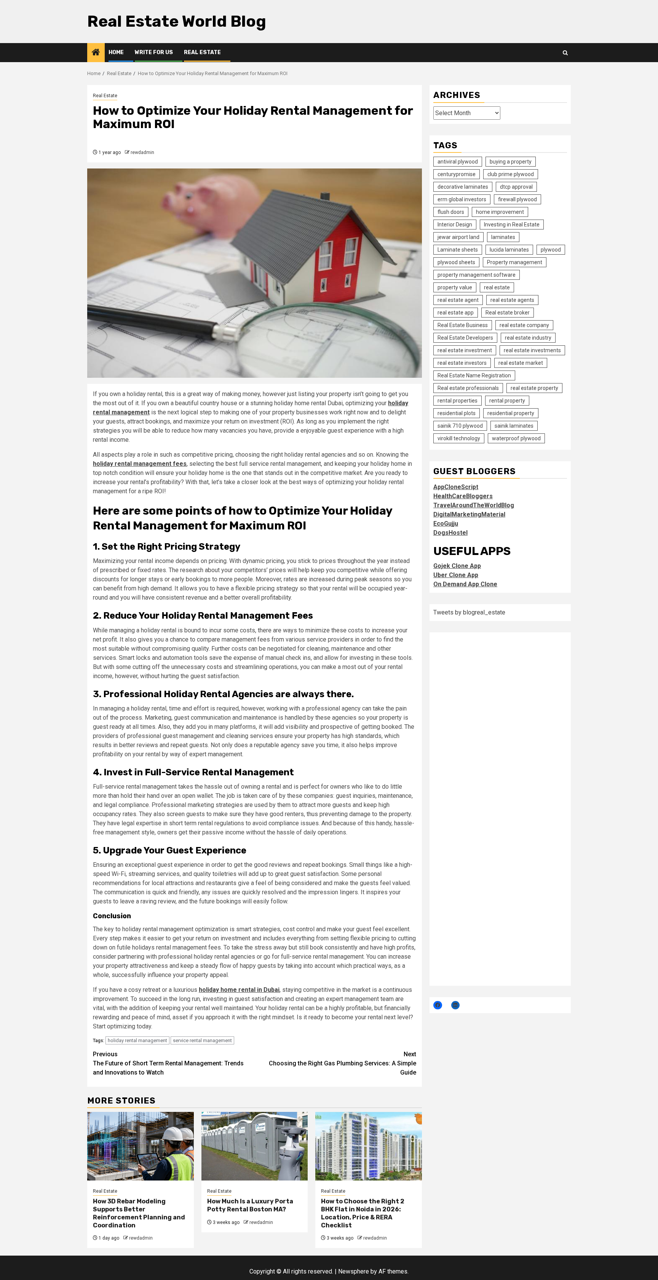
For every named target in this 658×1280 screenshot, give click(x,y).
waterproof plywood (516, 438)
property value (455, 287)
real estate (497, 287)
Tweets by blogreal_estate (469, 612)
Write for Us (154, 52)
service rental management (202, 1040)
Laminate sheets (458, 249)
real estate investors (462, 362)
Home (116, 52)
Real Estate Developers (465, 337)
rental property (507, 400)
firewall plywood (517, 199)
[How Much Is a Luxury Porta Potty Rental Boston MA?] (254, 1146)
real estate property (534, 388)
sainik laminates (514, 425)
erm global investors (462, 199)
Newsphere (353, 1271)
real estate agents (512, 300)
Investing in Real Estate (512, 224)
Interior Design (455, 224)
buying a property (511, 161)
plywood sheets (456, 262)
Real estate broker (508, 312)
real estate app (456, 312)
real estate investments (532, 350)
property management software (477, 274)
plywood (551, 249)
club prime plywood (510, 174)
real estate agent (458, 300)
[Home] (96, 53)
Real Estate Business (463, 325)
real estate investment (465, 350)
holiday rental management (137, 1040)
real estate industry (528, 337)
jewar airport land (458, 237)
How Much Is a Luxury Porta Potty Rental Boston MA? (250, 1205)
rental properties (458, 400)
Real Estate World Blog (176, 21)
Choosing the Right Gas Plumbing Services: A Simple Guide (342, 1063)
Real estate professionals (468, 388)
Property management (514, 262)
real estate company (524, 325)
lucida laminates (509, 249)
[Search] (565, 52)
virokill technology (459, 438)
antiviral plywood (458, 161)
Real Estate (202, 52)
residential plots (457, 413)
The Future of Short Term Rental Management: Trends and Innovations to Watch (168, 1063)
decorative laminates (463, 186)
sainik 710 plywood (460, 425)
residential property (510, 413)
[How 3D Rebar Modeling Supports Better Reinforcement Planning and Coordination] (140, 1146)
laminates (503, 237)
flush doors (451, 212)
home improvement (500, 212)
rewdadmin (142, 152)
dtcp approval (516, 186)
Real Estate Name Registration (474, 375)
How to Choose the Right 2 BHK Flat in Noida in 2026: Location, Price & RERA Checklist (362, 1213)
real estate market (520, 362)
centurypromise (457, 174)
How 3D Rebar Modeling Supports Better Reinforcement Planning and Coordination (139, 1213)
